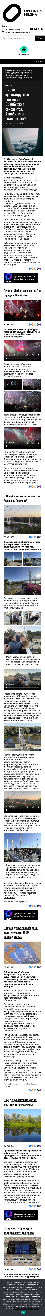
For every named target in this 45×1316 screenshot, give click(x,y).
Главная (9, 70)
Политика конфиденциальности (26, 1309)
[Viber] (40, 269)
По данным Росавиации (16, 194)
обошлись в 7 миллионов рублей (20, 889)
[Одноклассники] (32, 269)
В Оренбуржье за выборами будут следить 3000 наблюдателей (21, 932)
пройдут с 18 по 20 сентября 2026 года (22, 1076)
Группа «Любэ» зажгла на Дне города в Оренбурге (23, 292)
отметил (19, 664)
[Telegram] (35, 269)
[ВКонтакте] (30, 269)
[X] (38, 269)
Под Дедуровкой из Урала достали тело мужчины (20, 1102)
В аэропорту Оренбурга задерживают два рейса (19, 1230)
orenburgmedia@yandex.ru (18, 32)
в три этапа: (29, 754)
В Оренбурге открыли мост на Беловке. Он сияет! (22, 498)
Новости (20, 70)
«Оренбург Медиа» (24, 883)
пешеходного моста (14, 482)
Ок (23, 1312)
